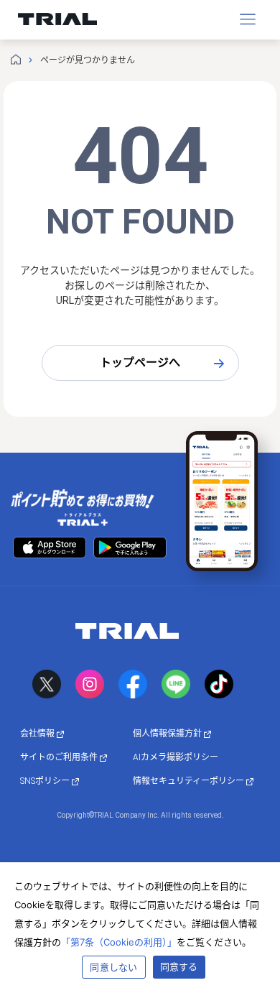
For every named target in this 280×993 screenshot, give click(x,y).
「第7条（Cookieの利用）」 (119, 942)
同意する (179, 966)
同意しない (113, 967)
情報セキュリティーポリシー (189, 781)
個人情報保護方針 (168, 734)
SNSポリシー (46, 781)
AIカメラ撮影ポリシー (175, 757)
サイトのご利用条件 (60, 757)
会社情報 (38, 734)
